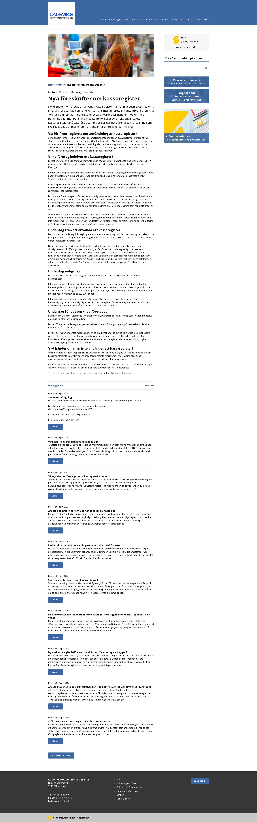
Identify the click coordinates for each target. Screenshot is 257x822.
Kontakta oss (202, 19)
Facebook (64, 801)
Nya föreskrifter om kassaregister (75, 373)
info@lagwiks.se (64, 797)
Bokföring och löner (118, 19)
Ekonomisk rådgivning (172, 19)
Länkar (189, 19)
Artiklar (90, 92)
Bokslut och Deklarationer (144, 19)
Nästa (148, 385)
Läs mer (55, 426)
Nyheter (60, 84)
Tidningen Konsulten (121, 373)
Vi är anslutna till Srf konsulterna (71, 817)
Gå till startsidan (62, 755)
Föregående (56, 385)
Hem (103, 19)
